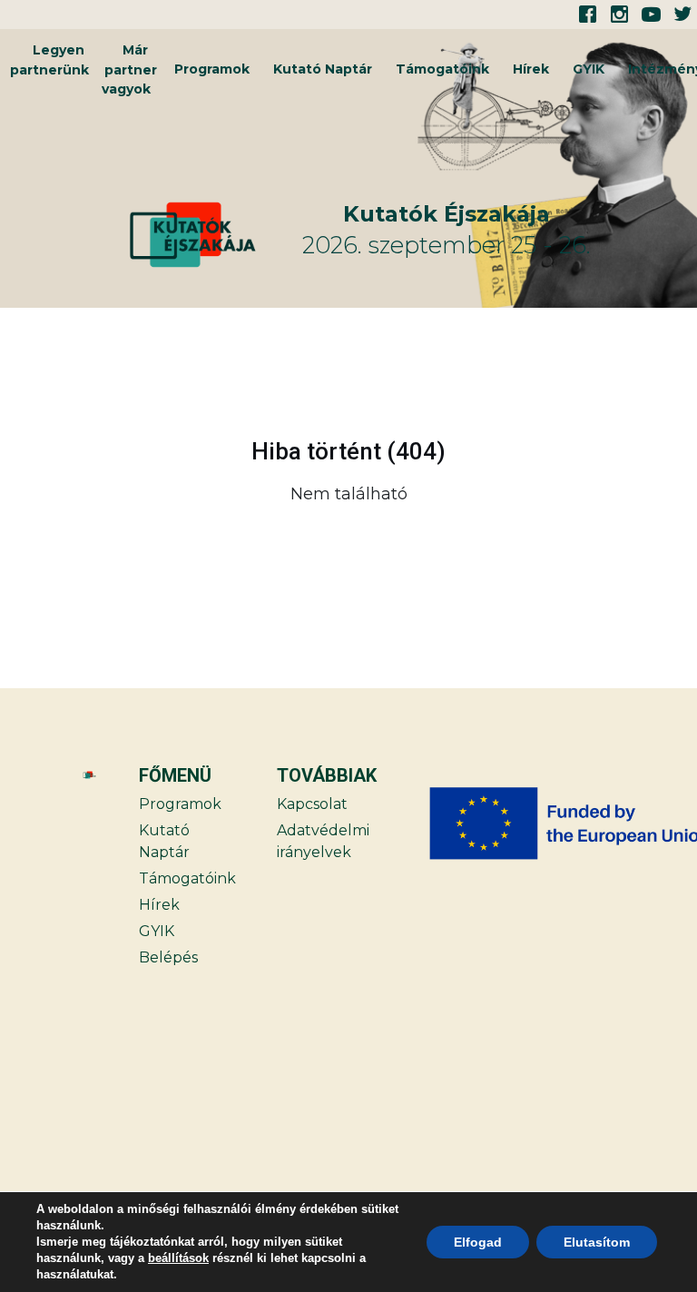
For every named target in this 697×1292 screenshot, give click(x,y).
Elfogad (478, 1242)
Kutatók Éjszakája (446, 214)
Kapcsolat (312, 804)
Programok (212, 69)
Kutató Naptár (322, 69)
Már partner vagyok (129, 69)
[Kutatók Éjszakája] (212, 235)
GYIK (588, 69)
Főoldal (616, 539)
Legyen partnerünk (49, 60)
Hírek (531, 69)
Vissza (80, 539)
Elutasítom (597, 1242)
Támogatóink (442, 69)
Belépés (168, 957)
